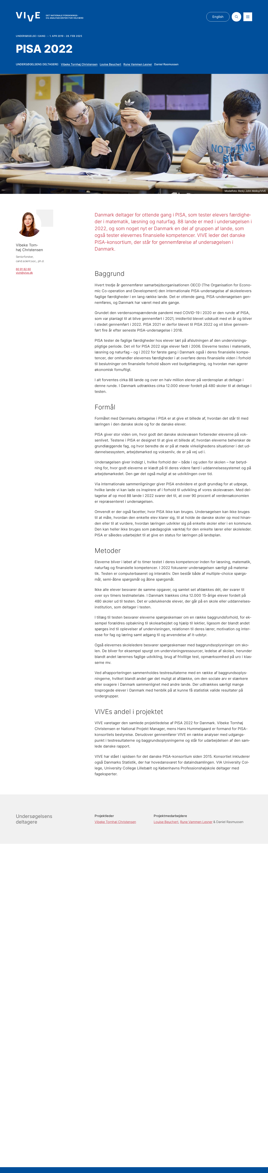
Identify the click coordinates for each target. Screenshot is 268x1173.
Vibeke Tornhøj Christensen (79, 64)
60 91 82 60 (23, 269)
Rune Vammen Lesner (137, 64)
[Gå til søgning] (236, 17)
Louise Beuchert (110, 64)
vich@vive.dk (24, 272)
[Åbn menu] (247, 16)
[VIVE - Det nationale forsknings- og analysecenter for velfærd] (49, 16)
